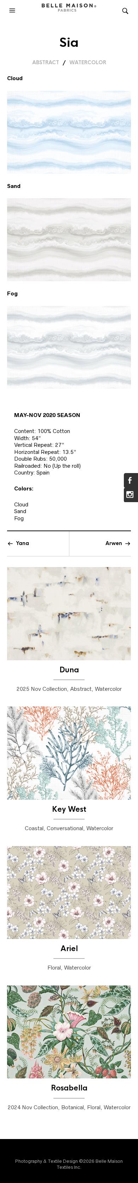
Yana (22, 543)
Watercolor (87, 62)
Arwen (113, 543)
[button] (13, 10)
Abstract (45, 62)
